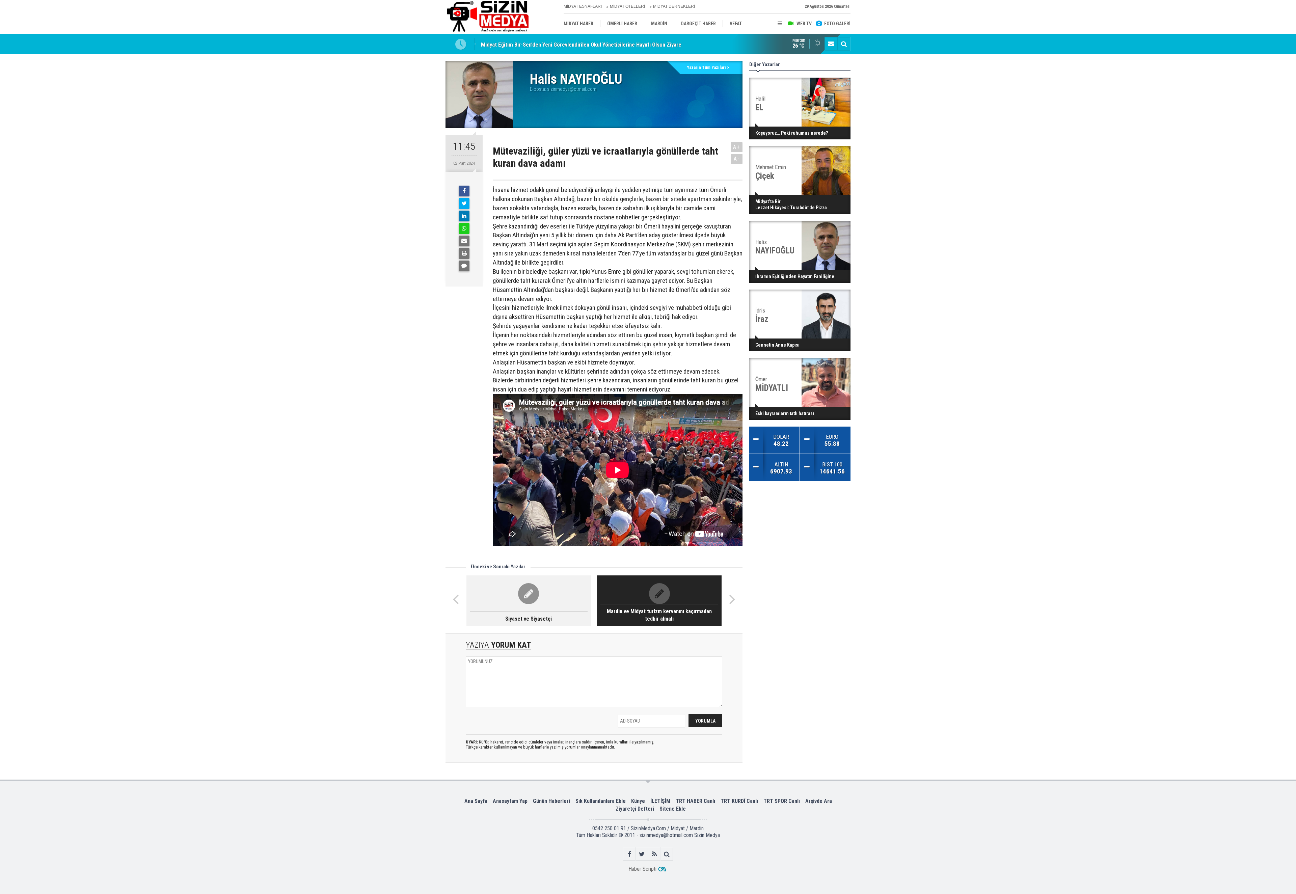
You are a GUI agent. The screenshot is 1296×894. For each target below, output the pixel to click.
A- (737, 159)
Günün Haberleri (551, 801)
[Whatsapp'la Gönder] (464, 228)
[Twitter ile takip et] (642, 854)
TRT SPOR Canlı (781, 801)
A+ (736, 147)
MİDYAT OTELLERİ (627, 6)
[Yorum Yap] (464, 266)
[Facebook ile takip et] (629, 854)
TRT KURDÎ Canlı (739, 801)
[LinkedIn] (464, 216)
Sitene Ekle (672, 809)
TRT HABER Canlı (695, 801)
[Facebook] (464, 191)
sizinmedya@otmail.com (571, 89)
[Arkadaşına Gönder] (464, 241)
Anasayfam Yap (510, 801)
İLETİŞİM (660, 801)
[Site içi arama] (843, 44)
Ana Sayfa (475, 801)
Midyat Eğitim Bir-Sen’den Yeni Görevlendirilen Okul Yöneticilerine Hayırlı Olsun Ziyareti (583, 43)
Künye (638, 801)
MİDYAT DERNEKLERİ (674, 6)
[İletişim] (831, 44)
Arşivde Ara (818, 801)
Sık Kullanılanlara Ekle (600, 801)
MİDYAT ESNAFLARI (583, 6)
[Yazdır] (464, 253)
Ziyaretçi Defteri (635, 809)
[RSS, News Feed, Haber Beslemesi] (654, 854)
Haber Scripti (642, 869)
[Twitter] (464, 203)
